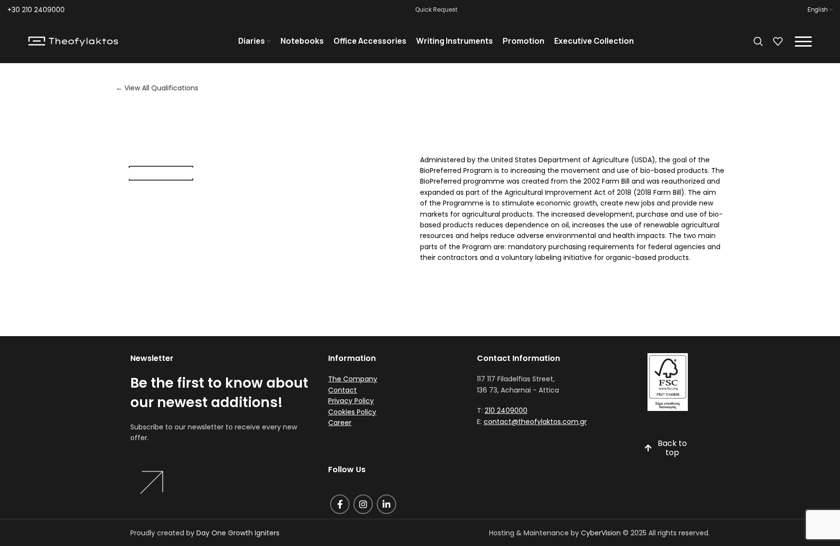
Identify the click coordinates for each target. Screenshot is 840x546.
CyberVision (601, 533)
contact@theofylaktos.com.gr (535, 422)
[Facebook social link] (340, 504)
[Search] (758, 41)
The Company (352, 379)
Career (339, 422)
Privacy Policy (351, 401)
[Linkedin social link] (386, 504)
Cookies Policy (352, 412)
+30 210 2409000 (36, 10)
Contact (342, 390)
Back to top (672, 448)
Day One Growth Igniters (238, 533)
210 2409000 (506, 410)
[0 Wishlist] (778, 41)
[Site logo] (73, 41)
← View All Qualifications (157, 88)
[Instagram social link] (363, 504)
